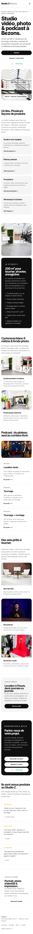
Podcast (11, 925)
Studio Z (9, 3)
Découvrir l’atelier (16, 901)
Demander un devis (16, 759)
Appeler (16, 53)
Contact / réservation (16, 58)
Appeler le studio (16, 764)
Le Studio (4, 925)
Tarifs (17, 925)
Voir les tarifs (16, 706)
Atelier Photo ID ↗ (7, 929)
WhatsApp (19, 64)
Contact (23, 925)
